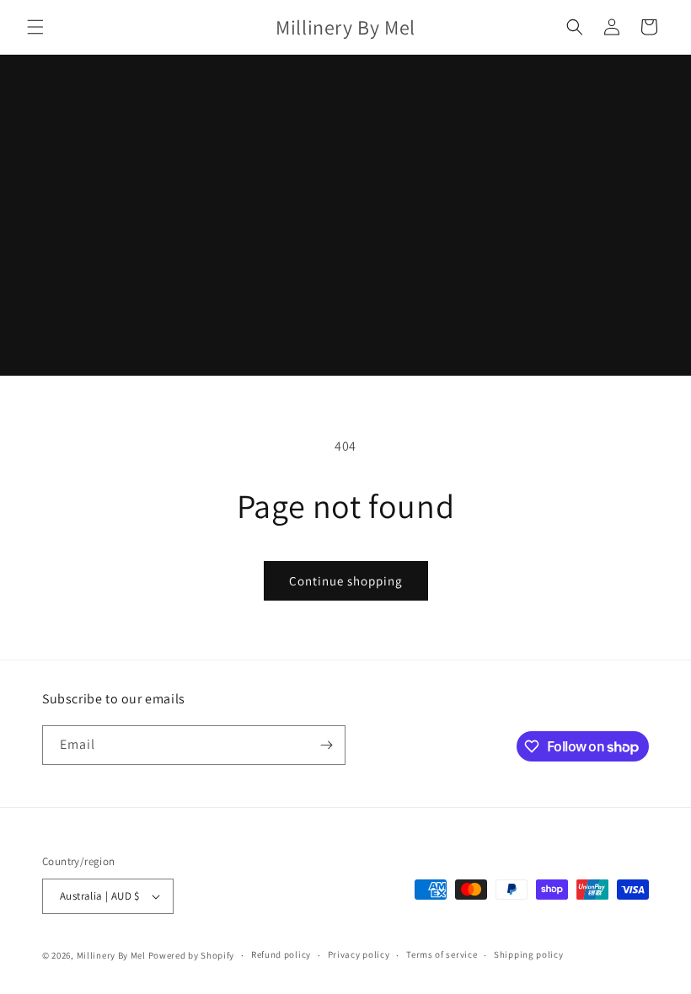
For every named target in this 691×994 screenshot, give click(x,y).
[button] (35, 26)
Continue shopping (346, 581)
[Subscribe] (326, 745)
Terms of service (441, 954)
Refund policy (281, 954)
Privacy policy (359, 954)
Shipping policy (529, 954)
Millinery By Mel (111, 955)
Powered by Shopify (191, 955)
